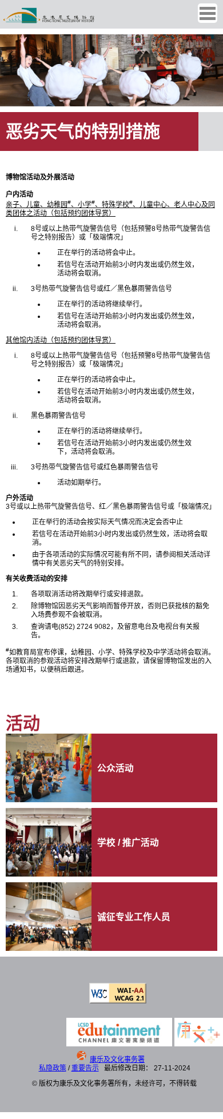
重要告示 (85, 1068)
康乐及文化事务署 (117, 1060)
